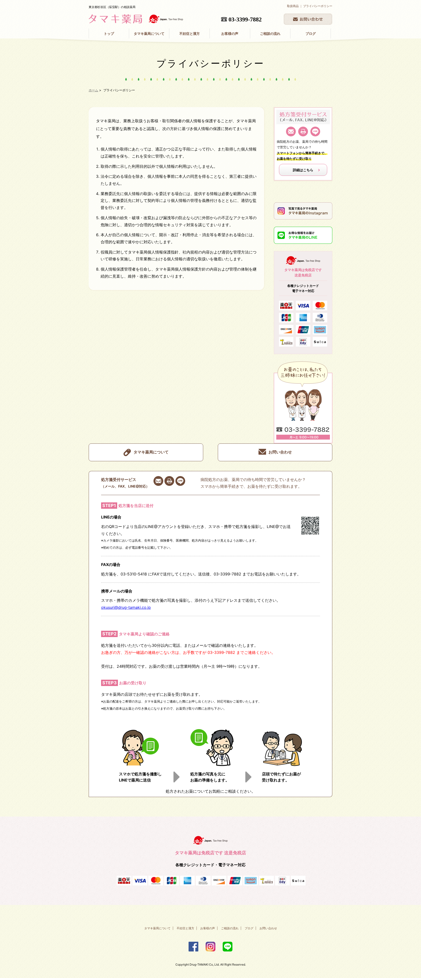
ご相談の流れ (270, 33)
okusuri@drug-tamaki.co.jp (126, 607)
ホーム (93, 90)
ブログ (311, 33)
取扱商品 (293, 6)
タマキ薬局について (149, 33)
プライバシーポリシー (317, 6)
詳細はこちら (303, 170)
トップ (109, 33)
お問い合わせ (280, 452)
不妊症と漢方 (189, 33)
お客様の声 (229, 33)
